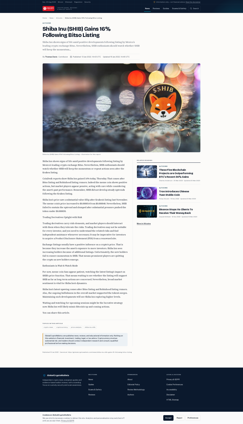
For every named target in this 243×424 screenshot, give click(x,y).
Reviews (156, 8)
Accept (168, 418)
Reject (179, 418)
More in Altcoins (144, 224)
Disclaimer (170, 395)
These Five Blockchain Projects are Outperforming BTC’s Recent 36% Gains (176, 173)
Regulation (78, 2)
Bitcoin (60, 2)
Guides (166, 8)
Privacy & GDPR (173, 379)
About (130, 379)
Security (87, 2)
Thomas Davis (51, 57)
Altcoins (59, 18)
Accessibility (171, 390)
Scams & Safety (179, 8)
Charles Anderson (166, 180)
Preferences (193, 418)
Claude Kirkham (165, 217)
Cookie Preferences (174, 385)
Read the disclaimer (193, 2)
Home (45, 18)
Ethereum (68, 2)
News (147, 8)
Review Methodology (136, 390)
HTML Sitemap (172, 400)
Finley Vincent (164, 199)
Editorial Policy (133, 385)
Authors (130, 395)
